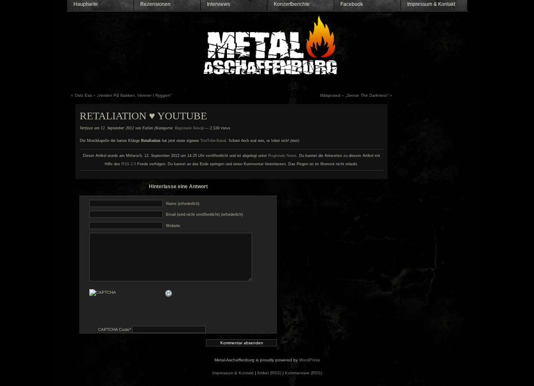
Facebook (351, 4)
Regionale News (188, 128)
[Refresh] (169, 293)
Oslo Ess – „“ (123, 95)
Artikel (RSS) (269, 373)
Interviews (218, 4)
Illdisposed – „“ (354, 95)
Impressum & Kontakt (431, 4)
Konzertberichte (292, 4)
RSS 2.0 (128, 164)
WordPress (309, 360)
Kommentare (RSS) (303, 373)
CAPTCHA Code (113, 329)
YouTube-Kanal (213, 140)
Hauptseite (85, 4)
